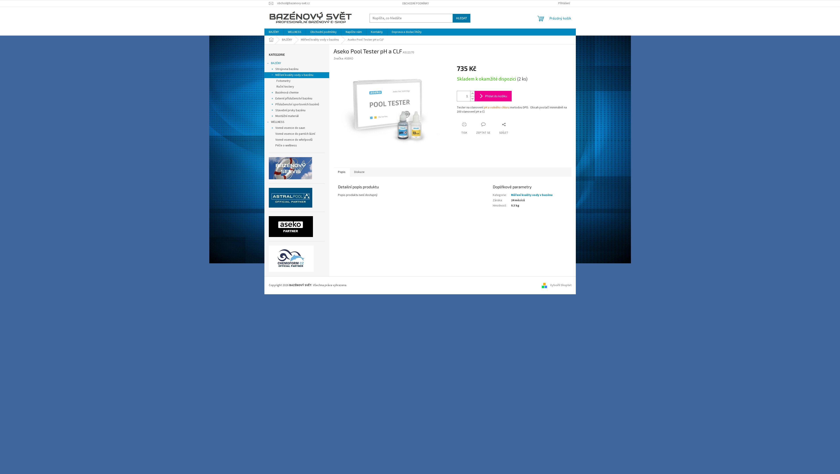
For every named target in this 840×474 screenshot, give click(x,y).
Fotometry (283, 81)
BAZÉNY (276, 63)
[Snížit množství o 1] (472, 98)
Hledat (461, 18)
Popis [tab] (341, 172)
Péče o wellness (286, 145)
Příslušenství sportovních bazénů (297, 104)
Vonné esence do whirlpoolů (294, 140)
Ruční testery (285, 86)
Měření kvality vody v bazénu (294, 75)
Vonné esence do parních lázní (295, 134)
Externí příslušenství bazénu (293, 98)
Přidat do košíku (496, 96)
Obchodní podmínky (415, 3)
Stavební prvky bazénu (290, 110)
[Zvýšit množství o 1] (472, 93)
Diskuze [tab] (359, 172)
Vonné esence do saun (290, 128)
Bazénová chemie (287, 92)
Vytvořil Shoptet (560, 285)
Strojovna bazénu (286, 69)
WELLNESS (277, 122)
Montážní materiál (287, 116)
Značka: (343, 58)
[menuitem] (273, 32)
